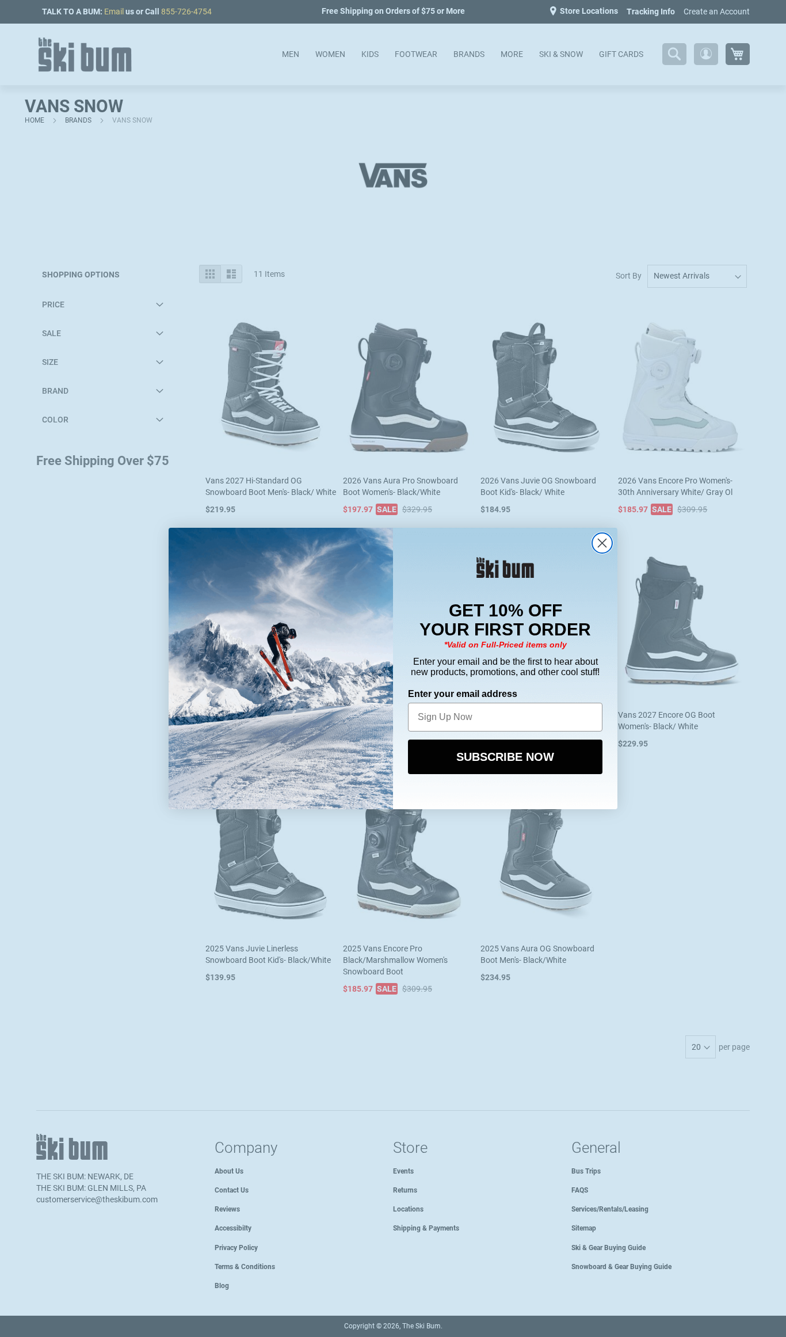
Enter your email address (462, 694)
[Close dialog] (602, 543)
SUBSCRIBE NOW (505, 757)
